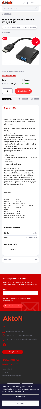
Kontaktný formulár (12, 352)
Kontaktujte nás (7, 369)
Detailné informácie (9, 76)
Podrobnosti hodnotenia (29, 27)
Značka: (6, 32)
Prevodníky (12, 249)
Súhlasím (20, 403)
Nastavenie (20, 397)
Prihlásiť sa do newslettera (12, 306)
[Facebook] (4, 344)
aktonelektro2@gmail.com (15, 331)
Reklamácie (6, 372)
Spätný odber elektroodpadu (11, 375)
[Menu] (38, 2)
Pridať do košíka (21, 91)
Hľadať (36, 8)
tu (23, 391)
